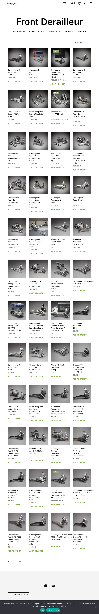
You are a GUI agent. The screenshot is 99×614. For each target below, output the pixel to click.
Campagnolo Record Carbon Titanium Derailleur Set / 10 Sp (79, 158)
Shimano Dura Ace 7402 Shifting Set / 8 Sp (14, 157)
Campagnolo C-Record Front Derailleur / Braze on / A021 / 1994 (36, 495)
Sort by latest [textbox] (82, 42)
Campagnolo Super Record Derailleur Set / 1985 (35, 201)
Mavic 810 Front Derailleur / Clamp (57, 367)
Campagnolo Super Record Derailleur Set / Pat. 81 (35, 157)
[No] (95, 607)
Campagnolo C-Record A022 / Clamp (79, 72)
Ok (43, 610)
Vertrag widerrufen (18, 594)
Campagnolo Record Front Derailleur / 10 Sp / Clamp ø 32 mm (58, 410)
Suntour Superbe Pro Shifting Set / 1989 (36, 114)
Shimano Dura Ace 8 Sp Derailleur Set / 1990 (79, 115)
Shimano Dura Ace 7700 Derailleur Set (78, 241)
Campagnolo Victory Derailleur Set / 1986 (15, 409)
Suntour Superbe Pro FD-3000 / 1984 (58, 241)
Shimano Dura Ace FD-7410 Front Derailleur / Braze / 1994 (79, 410)
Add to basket (15, 81)
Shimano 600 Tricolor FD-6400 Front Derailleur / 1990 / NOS (79, 368)
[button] (65, 3)
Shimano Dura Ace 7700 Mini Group (57, 114)
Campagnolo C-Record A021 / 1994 (57, 200)
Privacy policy (53, 610)
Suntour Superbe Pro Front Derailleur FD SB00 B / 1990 (36, 410)
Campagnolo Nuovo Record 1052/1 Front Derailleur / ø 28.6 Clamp (62, 537)
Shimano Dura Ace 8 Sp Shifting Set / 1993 (36, 451)
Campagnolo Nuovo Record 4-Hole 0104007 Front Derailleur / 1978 (84, 492)
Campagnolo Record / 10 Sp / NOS (35, 72)
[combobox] (78, 42)
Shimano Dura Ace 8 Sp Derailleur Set (13, 200)
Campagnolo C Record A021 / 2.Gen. (14, 114)
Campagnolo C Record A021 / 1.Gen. (14, 72)
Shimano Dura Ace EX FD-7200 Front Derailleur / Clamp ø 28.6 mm (14, 539)
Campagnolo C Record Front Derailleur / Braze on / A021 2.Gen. (35, 539)
